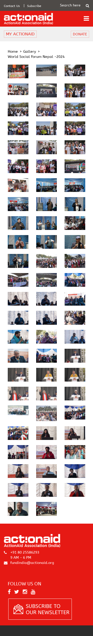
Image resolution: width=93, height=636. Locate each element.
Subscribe (34, 6)
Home (13, 51)
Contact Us (12, 6)
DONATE (80, 34)
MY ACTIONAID (20, 34)
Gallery (29, 51)
